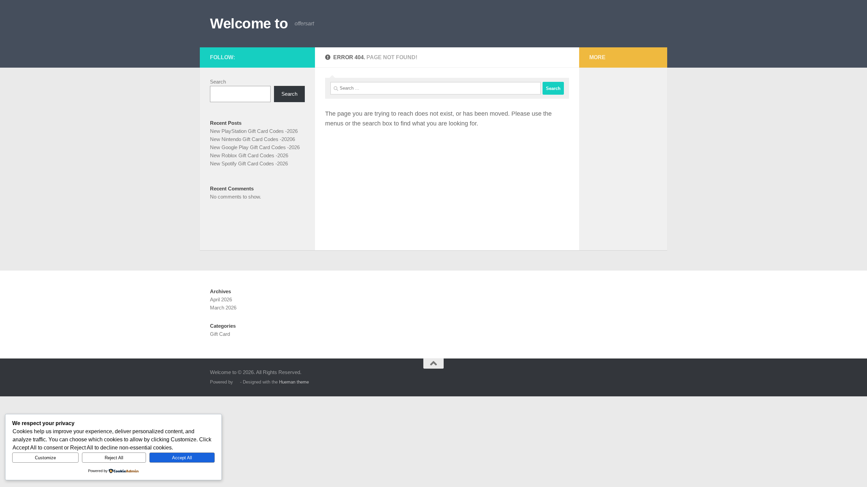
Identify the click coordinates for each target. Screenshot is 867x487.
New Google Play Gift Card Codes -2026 (255, 147)
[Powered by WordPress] (236, 382)
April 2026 (221, 299)
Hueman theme (294, 382)
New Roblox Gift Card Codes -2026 (249, 155)
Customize (45, 457)
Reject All (114, 457)
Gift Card (220, 334)
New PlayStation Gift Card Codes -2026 (254, 131)
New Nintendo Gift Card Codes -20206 (252, 139)
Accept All (182, 457)
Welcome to (249, 23)
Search (218, 82)
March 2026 (223, 307)
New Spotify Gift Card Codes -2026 (249, 163)
